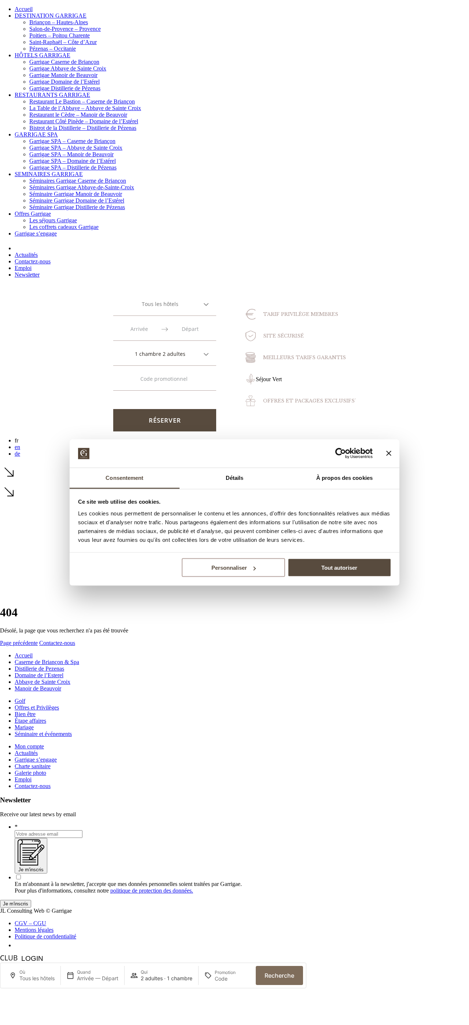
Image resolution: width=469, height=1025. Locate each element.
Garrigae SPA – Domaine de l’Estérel (72, 161)
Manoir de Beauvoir (38, 688)
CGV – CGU (30, 923)
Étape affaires (30, 721)
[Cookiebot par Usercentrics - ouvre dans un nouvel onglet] (341, 453)
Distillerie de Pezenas (39, 668)
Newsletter (27, 274)
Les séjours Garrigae (53, 220)
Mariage (24, 727)
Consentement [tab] (124, 477)
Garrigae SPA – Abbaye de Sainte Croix (75, 148)
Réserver (165, 420)
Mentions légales (34, 930)
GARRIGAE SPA (36, 134)
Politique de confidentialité (45, 936)
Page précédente (19, 643)
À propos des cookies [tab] (344, 477)
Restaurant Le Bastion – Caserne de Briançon (82, 101)
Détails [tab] (235, 477)
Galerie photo (30, 773)
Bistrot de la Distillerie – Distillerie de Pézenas (82, 128)
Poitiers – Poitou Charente (59, 35)
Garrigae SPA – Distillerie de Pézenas (73, 167)
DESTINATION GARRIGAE (50, 15)
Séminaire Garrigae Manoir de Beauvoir (75, 194)
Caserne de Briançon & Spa (47, 662)
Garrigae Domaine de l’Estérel (64, 82)
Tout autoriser (339, 568)
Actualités (26, 255)
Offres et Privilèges (37, 707)
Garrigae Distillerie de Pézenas (64, 88)
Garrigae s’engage (36, 233)
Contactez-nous (33, 261)
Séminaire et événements (43, 734)
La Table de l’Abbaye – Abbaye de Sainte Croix (85, 108)
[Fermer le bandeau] (388, 453)
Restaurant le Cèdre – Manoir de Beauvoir (78, 115)
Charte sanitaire (33, 766)
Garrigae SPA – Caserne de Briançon (72, 141)
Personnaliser (229, 568)
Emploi (23, 268)
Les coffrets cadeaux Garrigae (64, 227)
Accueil (24, 9)
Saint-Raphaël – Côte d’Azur (63, 42)
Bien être (25, 714)
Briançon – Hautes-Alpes (58, 22)
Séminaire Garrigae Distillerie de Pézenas (77, 207)
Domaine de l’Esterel (39, 675)
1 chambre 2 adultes (160, 353)
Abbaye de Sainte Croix (42, 682)
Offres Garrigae (33, 214)
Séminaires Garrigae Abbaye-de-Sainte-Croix (81, 187)
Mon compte (29, 746)
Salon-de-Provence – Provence (65, 29)
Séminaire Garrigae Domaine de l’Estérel (76, 200)
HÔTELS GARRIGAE (42, 55)
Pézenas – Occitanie (52, 48)
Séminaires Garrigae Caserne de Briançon (77, 181)
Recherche (279, 975)
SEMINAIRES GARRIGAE (49, 174)
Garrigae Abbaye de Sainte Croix (67, 68)
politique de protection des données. (151, 890)
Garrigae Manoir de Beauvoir (63, 75)
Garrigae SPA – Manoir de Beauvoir (71, 154)
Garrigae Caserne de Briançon (64, 62)
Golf (20, 701)
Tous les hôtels (160, 303)
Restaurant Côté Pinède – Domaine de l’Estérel (83, 121)
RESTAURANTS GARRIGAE (52, 95)
